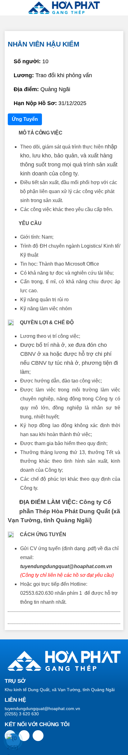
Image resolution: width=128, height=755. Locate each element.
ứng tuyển (25, 119)
